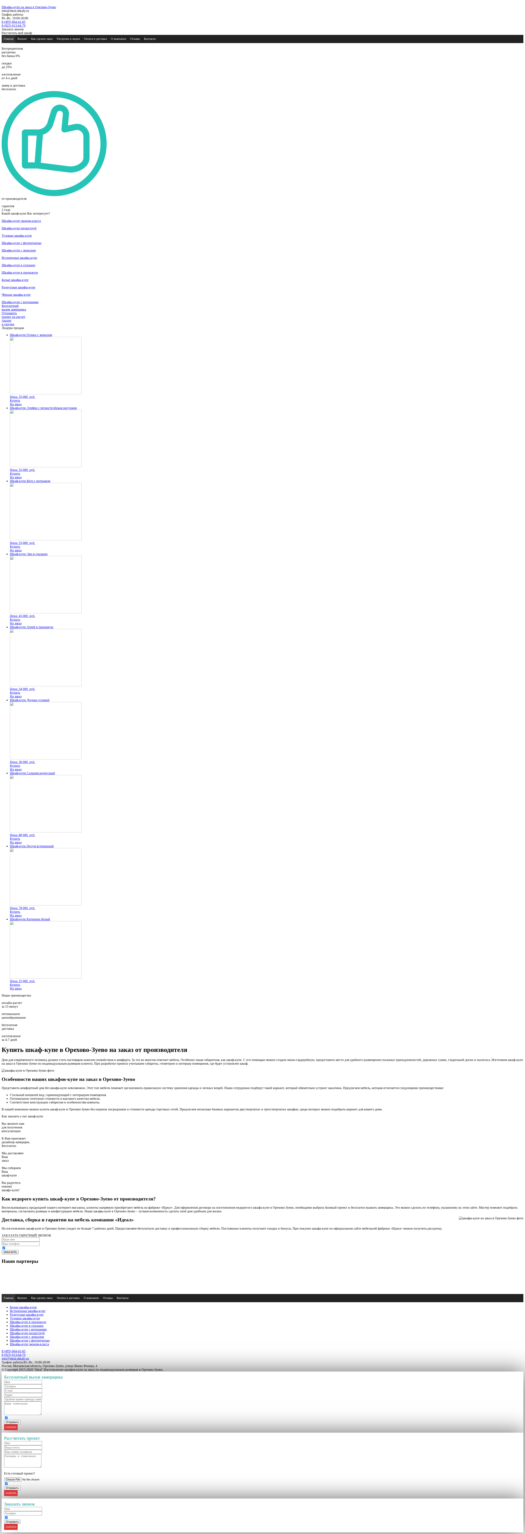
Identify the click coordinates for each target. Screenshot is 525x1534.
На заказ (16, 404)
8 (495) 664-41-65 (13, 22)
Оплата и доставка (95, 38)
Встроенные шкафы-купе (27, 1311)
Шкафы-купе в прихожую (28, 1322)
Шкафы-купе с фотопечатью (30, 1340)
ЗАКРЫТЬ (10, 1427)
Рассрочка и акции (68, 38)
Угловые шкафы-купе (25, 1318)
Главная (8, 38)
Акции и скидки (8, 322)
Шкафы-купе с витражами (28, 1329)
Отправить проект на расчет (13, 315)
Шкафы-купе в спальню (26, 1325)
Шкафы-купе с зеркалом (27, 1337)
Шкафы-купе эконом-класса (29, 1344)
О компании (118, 38)
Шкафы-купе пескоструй (27, 1333)
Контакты (150, 38)
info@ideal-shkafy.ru (15, 1358)
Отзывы (135, 38)
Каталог (22, 38)
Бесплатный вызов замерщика (14, 307)
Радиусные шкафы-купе (26, 1314)
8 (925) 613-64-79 (13, 25)
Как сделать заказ (42, 38)
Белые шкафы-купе (23, 1307)
